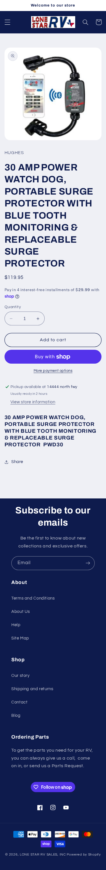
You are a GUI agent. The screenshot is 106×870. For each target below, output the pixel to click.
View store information (32, 402)
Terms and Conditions (33, 598)
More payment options (53, 371)
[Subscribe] (87, 563)
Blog (16, 715)
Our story (20, 675)
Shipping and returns (32, 689)
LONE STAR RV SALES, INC (43, 854)
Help (16, 625)
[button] (7, 22)
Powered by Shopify (84, 854)
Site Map (20, 638)
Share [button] (17, 462)
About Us (20, 611)
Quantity (13, 307)
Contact (19, 702)
